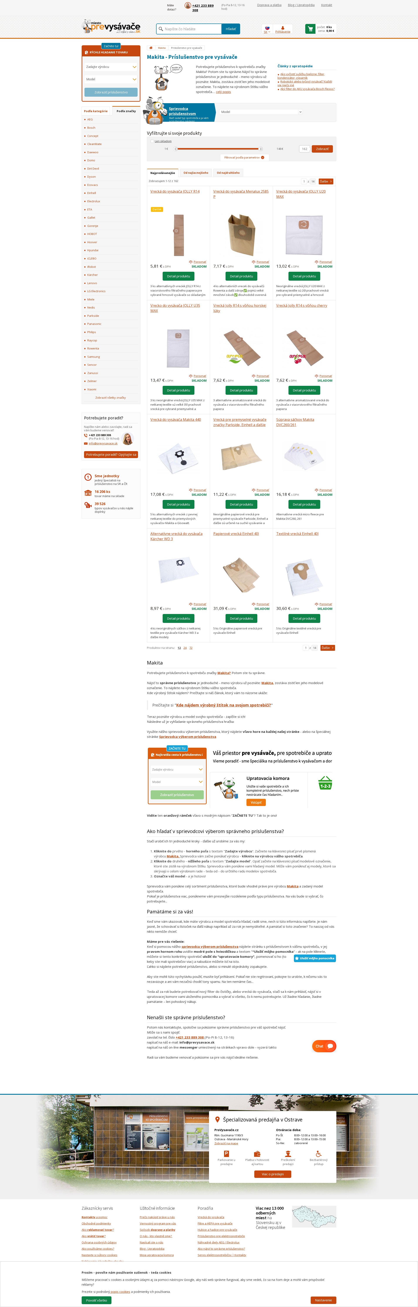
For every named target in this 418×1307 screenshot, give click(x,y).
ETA (89, 209)
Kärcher (92, 275)
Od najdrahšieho (228, 173)
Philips (91, 332)
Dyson (91, 177)
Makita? (224, 673)
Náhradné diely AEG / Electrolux (218, 1242)
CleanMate (94, 144)
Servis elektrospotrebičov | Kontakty (222, 1255)
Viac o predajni (273, 1174)
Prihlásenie (282, 32)
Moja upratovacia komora (157, 1255)
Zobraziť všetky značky (110, 398)
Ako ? (98, 1230)
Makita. (173, 856)
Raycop (92, 340)
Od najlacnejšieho (196, 173)
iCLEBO (91, 258)
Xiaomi (91, 389)
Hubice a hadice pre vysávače (217, 1230)
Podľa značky (126, 111)
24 (185, 648)
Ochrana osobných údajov (99, 1242)
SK (265, 32)
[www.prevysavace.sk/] (111, 26)
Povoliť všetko (96, 1300)
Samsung (93, 357)
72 (190, 648)
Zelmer (92, 381)
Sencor (92, 365)
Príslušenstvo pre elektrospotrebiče (221, 1236)
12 (179, 648)
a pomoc (94, 1217)
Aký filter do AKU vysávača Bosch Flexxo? (307, 89)
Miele (90, 299)
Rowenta (93, 348)
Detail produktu (178, 276)
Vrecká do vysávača (211, 1217)
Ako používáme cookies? (98, 1249)
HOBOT (92, 234)
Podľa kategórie (96, 111)
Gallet (91, 217)
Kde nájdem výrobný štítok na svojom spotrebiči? (223, 705)
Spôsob (157, 1230)
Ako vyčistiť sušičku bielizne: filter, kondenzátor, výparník (301, 76)
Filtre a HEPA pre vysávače (215, 1223)
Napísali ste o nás (151, 1242)
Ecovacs (92, 185)
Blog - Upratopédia (152, 1249)
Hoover (92, 242)
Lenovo (92, 283)
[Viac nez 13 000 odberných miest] (314, 1216)
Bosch (91, 128)
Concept (92, 136)
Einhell (91, 193)
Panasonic (94, 324)
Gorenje (92, 226)
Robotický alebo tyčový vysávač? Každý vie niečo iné (305, 83)
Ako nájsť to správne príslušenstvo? (221, 1249)
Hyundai (92, 250)
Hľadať (231, 29)
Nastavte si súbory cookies (99, 1255)
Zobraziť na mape (226, 1143)
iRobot (91, 267)
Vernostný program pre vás (158, 1223)
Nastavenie (323, 1300)
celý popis (223, 91)
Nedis (91, 307)
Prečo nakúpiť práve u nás (157, 1217)
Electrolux (93, 201)
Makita (267, 683)
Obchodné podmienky (96, 1223)
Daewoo (92, 152)
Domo (91, 160)
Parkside (93, 316)
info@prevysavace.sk (103, 443)
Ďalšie (324, 181)
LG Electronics (96, 291)
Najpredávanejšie (162, 173)
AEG (90, 119)
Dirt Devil (93, 168)
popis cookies (120, 1292)
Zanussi (92, 373)
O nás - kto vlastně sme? (156, 1236)
